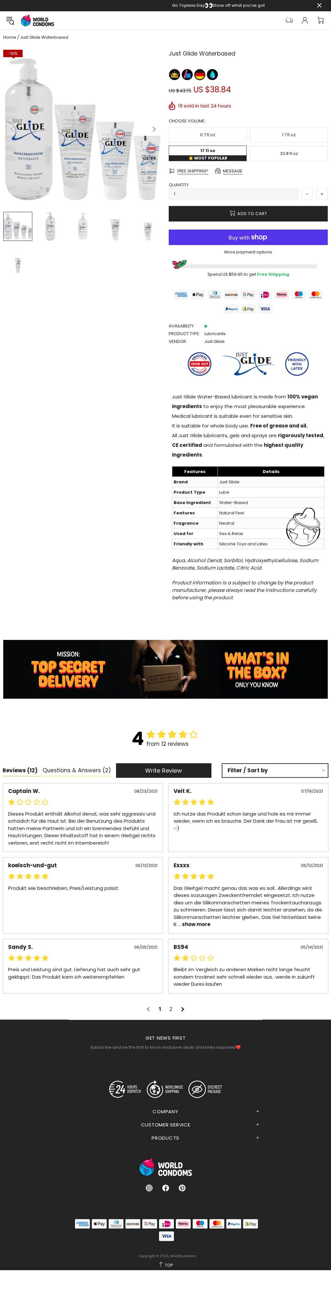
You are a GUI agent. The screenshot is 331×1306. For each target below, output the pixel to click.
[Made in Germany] (200, 74)
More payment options (248, 252)
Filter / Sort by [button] (248, 770)
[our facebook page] (165, 1188)
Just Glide (214, 341)
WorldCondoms (37, 20)
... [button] (193, 924)
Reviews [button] (20, 770)
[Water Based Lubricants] (212, 74)
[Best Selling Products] (175, 74)
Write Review (163, 770)
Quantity (179, 185)
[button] (149, 1009)
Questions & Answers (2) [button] (77, 770)
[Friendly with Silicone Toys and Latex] (187, 74)
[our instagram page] (149, 1188)
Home (9, 37)
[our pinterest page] (182, 1188)
